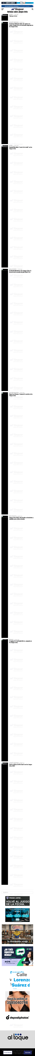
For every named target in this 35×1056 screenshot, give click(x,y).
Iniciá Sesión (7, 1052)
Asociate (27, 1052)
